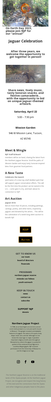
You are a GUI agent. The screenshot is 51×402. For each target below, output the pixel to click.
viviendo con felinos (25, 279)
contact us (25, 297)
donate (25, 312)
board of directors (25, 260)
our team (25, 257)
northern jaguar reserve (25, 275)
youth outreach (25, 282)
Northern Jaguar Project (25, 323)
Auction (25, 239)
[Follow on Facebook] (25, 362)
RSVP (25, 229)
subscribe (25, 300)
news (25, 293)
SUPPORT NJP (25, 308)
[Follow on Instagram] (18, 362)
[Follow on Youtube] (33, 362)
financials (25, 264)
